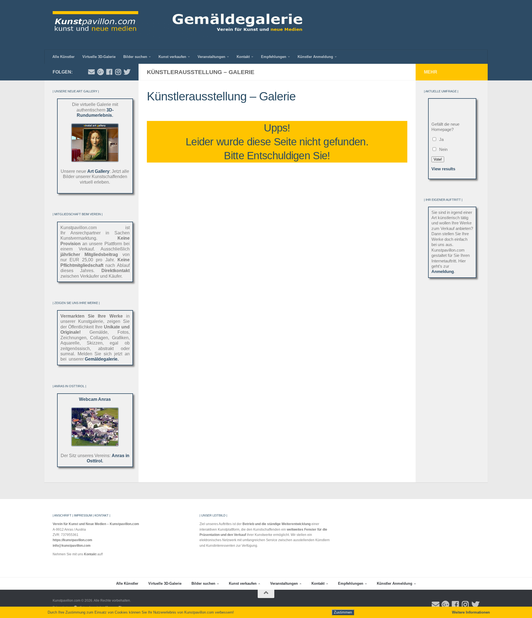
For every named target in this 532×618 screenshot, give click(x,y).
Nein (442, 149)
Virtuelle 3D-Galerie (99, 57)
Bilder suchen (135, 57)
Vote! (438, 159)
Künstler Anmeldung (315, 57)
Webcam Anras (95, 399)
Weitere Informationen (471, 612)
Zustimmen (343, 612)
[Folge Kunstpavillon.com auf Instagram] (118, 72)
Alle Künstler (63, 57)
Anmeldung (442, 271)
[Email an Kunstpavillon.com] (91, 72)
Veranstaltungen (211, 57)
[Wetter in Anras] (95, 444)
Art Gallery (98, 171)
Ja (440, 139)
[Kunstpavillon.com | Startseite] (178, 25)
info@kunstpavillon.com (72, 546)
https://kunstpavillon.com (72, 540)
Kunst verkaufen (172, 57)
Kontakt (243, 57)
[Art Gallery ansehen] (95, 160)
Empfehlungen (273, 57)
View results (443, 169)
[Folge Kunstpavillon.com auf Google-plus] (100, 72)
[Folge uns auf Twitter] (127, 72)
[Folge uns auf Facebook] (109, 72)
